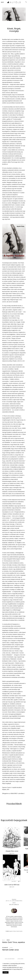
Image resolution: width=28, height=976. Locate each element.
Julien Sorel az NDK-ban (11, 885)
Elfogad (5, 972)
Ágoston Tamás (12, 931)
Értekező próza (18, 900)
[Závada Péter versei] (11, 837)
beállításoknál (6, 969)
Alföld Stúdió (20, 958)
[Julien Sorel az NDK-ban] (11, 868)
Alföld (13, 900)
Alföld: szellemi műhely (10, 958)
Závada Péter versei (12, 851)
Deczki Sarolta (14, 904)
